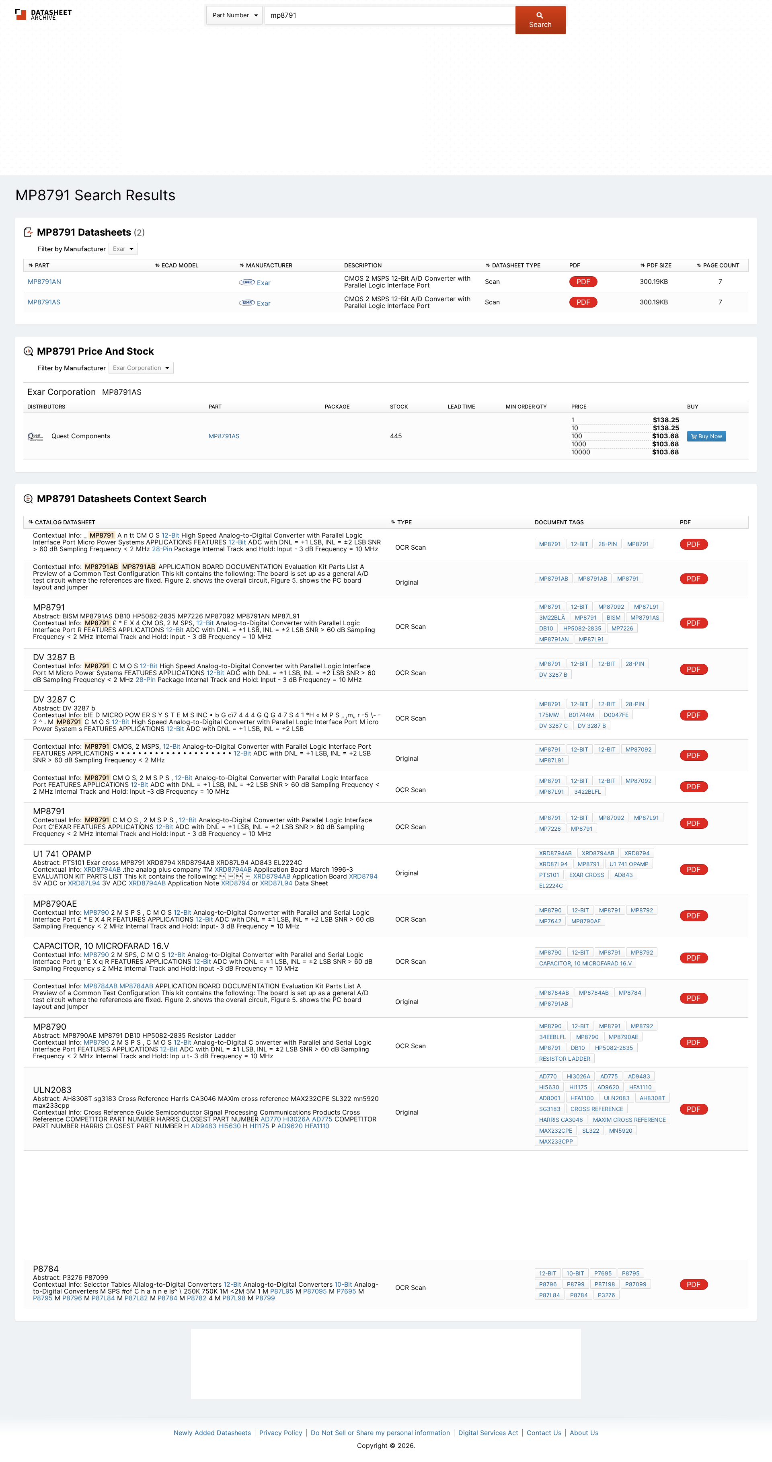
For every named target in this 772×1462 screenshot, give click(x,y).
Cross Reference (597, 1108)
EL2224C (551, 885)
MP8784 (630, 992)
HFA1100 (582, 1097)
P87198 (605, 1284)
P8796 (72, 1298)
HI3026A (296, 1119)
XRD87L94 (84, 883)
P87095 (315, 1291)
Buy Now (709, 436)
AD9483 (203, 1126)
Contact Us (544, 1433)
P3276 (606, 1295)
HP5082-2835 (582, 628)
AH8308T (652, 1097)
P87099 (636, 1284)
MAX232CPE (555, 1130)
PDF (584, 281)
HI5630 (229, 1126)
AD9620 (290, 1126)
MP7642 (550, 921)
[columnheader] (87, 265)
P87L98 (234, 1298)
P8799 (265, 1298)
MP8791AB (553, 578)
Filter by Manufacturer (72, 249)
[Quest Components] (38, 436)
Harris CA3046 (561, 1119)
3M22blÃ (552, 617)
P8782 (197, 1298)
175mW (549, 714)
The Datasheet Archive (43, 14)
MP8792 (642, 910)
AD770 (271, 1119)
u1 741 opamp (629, 863)
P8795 (43, 1298)
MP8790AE (586, 921)
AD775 (322, 1119)
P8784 (167, 1298)
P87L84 (103, 1298)
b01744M (581, 714)
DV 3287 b (553, 674)
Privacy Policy (280, 1433)
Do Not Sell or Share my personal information (380, 1433)
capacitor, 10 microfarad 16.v (585, 963)
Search (540, 25)
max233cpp (556, 1141)
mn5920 (620, 1130)
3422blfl (587, 791)
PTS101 (549, 874)
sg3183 (550, 1108)
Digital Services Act (488, 1433)
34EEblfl (552, 1036)
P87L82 (136, 1298)
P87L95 (282, 1291)
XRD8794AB (103, 869)
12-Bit (170, 535)
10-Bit (343, 1284)
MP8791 (550, 543)
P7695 (346, 1291)
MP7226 (622, 628)
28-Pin (162, 549)
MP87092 (611, 606)
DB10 (546, 628)
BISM (613, 617)
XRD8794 (363, 876)
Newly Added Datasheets (212, 1433)
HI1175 (259, 1126)
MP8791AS (224, 436)
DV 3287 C (553, 725)
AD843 (623, 874)
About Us (584, 1433)
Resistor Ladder (564, 1058)
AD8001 (550, 1097)
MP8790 (96, 912)
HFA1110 (317, 1126)
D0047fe (616, 714)
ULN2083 (617, 1097)
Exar (263, 283)
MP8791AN (554, 639)
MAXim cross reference (629, 1119)
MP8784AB (100, 986)
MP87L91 (646, 606)
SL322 (590, 1130)
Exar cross (586, 874)
